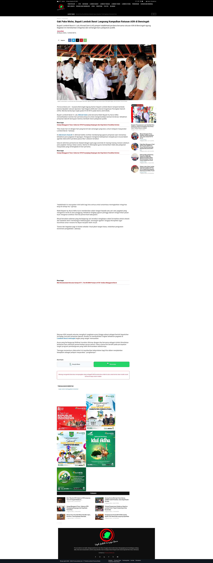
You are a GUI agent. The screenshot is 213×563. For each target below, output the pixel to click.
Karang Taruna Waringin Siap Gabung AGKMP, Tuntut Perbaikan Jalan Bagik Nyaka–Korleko (117, 499)
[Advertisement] (93, 179)
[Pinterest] (81, 40)
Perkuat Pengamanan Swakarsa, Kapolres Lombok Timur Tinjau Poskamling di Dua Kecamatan (116, 508)
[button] (153, 9)
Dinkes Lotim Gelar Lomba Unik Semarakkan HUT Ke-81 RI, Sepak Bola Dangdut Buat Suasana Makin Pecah (147, 168)
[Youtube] (142, 1)
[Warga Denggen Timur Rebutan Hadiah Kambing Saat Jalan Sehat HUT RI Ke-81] (135, 136)
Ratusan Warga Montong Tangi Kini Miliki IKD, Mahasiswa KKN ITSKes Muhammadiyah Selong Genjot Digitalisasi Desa (146, 157)
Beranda (59, 18)
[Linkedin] (104, 557)
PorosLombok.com (109, 552)
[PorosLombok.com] (61, 7)
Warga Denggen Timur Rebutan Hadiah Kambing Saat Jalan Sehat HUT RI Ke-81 (147, 136)
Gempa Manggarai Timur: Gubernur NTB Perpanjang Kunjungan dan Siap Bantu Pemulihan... (77, 508)
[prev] (152, 14)
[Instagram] (138, 1)
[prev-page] (58, 523)
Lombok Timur (143, 139)
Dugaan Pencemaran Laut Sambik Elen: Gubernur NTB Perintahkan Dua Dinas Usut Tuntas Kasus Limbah (142, 126)
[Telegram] (73, 40)
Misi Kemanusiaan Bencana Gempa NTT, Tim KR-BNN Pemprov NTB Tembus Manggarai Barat (87, 283)
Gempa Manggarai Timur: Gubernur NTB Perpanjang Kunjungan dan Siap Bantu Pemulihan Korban (88, 125)
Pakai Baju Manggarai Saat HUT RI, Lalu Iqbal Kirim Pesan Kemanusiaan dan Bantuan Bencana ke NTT (147, 146)
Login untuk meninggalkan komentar (68, 389)
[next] (155, 14)
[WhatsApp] (85, 40)
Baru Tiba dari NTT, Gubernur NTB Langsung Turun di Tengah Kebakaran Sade (95, 14)
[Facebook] (136, 1)
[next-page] (61, 523)
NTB (132, 122)
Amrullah (60, 31)
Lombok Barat (65, 18)
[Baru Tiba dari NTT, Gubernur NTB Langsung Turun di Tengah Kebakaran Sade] (61, 500)
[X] (140, 1)
